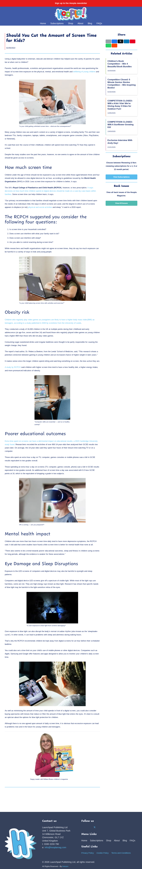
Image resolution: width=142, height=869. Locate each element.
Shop (108, 840)
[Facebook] (83, 827)
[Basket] (134, 14)
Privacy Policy (87, 853)
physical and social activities (40, 207)
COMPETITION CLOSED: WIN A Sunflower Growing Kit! (120, 124)
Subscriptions (96, 840)
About (117, 840)
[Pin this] (132, 41)
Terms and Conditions (121, 853)
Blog (125, 840)
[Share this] (114, 41)
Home (84, 840)
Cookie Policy (103, 853)
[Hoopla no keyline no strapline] (71, 14)
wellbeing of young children (84, 72)
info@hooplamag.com (55, 847)
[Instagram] (89, 827)
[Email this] (108, 41)
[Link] (130, 13)
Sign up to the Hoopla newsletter (71, 3)
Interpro (65, 866)
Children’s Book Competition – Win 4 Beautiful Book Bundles (119, 64)
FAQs (132, 840)
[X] (94, 827)
